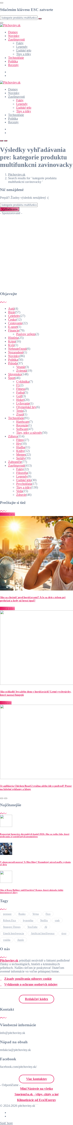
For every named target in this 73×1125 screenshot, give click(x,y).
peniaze (7, 913)
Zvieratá (21, 370)
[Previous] (1, 798)
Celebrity (14, 316)
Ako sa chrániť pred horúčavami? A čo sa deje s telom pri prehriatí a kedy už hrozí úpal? (32, 599)
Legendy (22, 46)
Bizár (11, 312)
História (13, 337)
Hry (18, 443)
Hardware (22, 421)
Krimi (12, 341)
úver (63, 933)
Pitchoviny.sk (9, 960)
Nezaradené (15, 352)
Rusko (22, 913)
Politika (13, 61)
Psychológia (24, 483)
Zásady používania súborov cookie (28, 978)
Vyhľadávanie (10, 209)
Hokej (20, 399)
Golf (19, 396)
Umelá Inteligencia (13, 933)
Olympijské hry (26, 407)
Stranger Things (11, 926)
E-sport (12, 326)
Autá (11, 308)
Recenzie (22, 425)
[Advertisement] (36, 251)
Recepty (13, 65)
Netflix (44, 920)
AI (45, 926)
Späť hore (6, 1123)
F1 (18, 385)
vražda (6, 939)
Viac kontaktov (36, 1079)
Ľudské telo (23, 50)
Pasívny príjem (25, 334)
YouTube (32, 926)
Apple (20, 939)
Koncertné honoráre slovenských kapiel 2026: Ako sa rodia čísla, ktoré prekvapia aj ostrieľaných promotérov (34, 835)
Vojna (35, 913)
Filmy (20, 440)
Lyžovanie (23, 403)
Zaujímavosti (16, 39)
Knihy (20, 451)
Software (22, 429)
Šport (11, 378)
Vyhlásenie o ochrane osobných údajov (31, 984)
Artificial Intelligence (43, 933)
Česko (12, 319)
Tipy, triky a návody (29, 432)
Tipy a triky (23, 54)
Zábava (13, 436)
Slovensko (14, 374)
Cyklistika (22, 381)
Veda (19, 491)
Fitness (20, 389)
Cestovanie (15, 323)
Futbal (20, 392)
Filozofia (22, 472)
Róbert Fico (9, 920)
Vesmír (20, 367)
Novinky (13, 36)
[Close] (1, 2)
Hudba (20, 447)
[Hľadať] (1, 140)
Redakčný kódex (36, 999)
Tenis (19, 410)
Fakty (20, 43)
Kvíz (11, 345)
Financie (13, 330)
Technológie (16, 57)
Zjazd (20, 414)
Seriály (20, 458)
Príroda (12, 363)
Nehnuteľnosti (17, 348)
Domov (13, 32)
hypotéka (28, 920)
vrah (57, 920)
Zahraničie (15, 462)
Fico (48, 913)
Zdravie (21, 494)
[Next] (5, 798)
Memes (21, 454)
